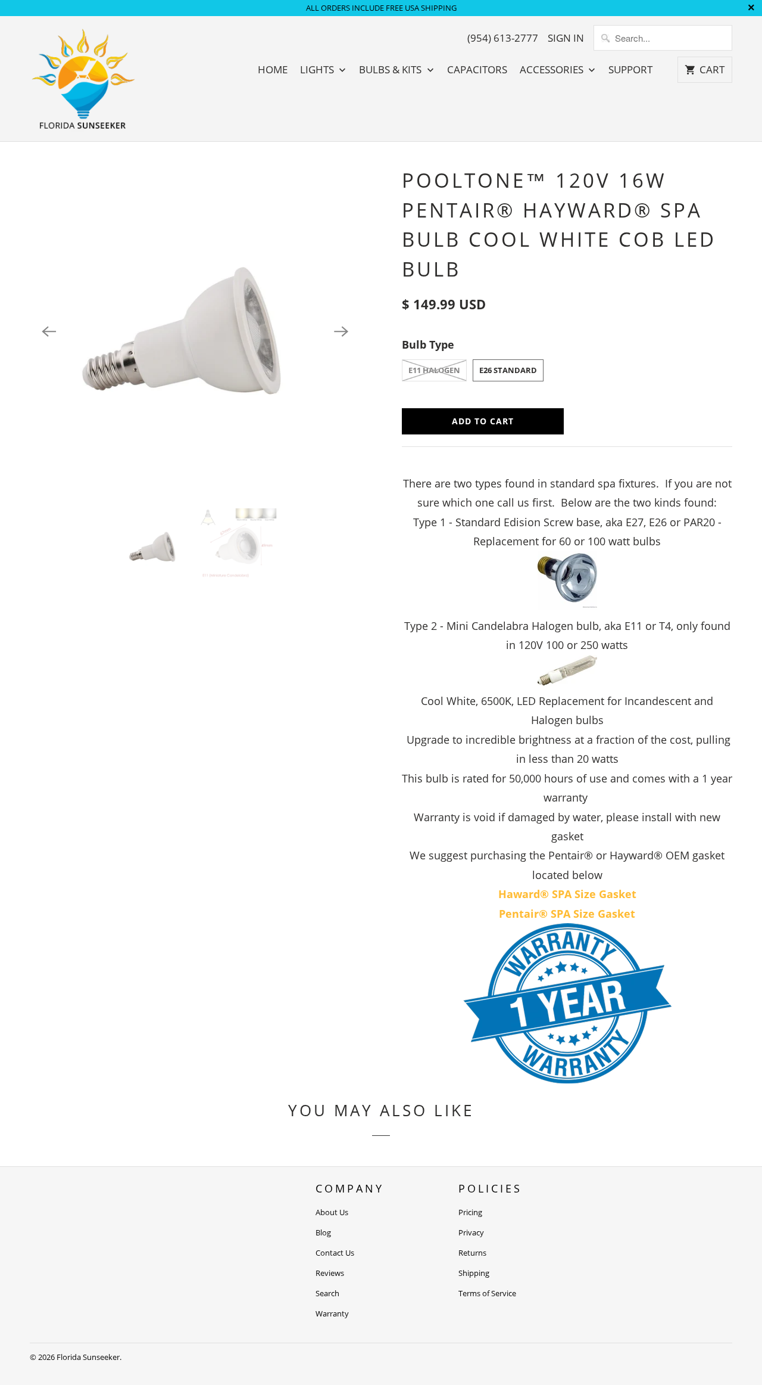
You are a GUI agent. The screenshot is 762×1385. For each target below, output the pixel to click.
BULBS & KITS (391, 69)
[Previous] (49, 331)
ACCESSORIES (553, 69)
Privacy (471, 1232)
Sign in (566, 38)
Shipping (473, 1273)
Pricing (470, 1212)
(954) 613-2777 (502, 38)
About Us (332, 1212)
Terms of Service (487, 1293)
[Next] (341, 331)
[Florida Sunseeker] (83, 78)
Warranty (332, 1313)
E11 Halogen (434, 370)
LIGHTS (318, 69)
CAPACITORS (477, 69)
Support (630, 69)
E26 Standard (508, 370)
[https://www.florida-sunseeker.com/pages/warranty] (567, 1079)
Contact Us (335, 1252)
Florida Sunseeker (88, 1357)
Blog (323, 1232)
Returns (472, 1252)
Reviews (330, 1273)
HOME (273, 69)
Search (327, 1293)
